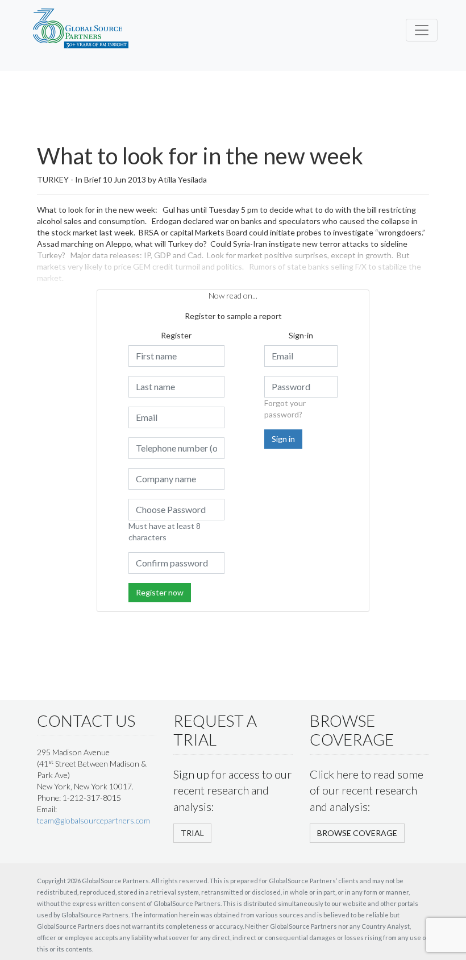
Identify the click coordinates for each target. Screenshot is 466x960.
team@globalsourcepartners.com (93, 820)
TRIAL (192, 833)
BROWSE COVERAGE (357, 833)
